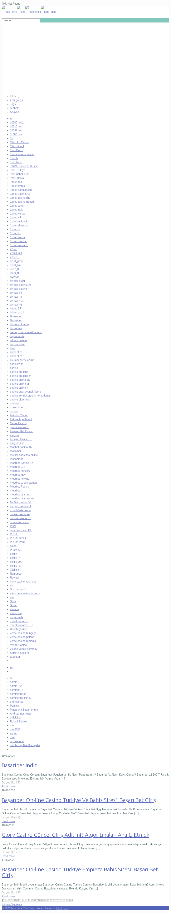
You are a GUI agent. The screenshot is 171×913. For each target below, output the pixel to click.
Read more (8, 786)
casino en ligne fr (20, 375)
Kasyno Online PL (21, 439)
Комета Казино (19, 652)
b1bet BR (15, 308)
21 (48, 900)
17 (36, 900)
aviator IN (16, 292)
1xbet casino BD (20, 197)
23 (53, 900)
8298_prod (16, 261)
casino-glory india (20, 399)
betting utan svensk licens (26, 332)
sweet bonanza (19, 621)
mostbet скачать (20, 494)
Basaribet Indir (19, 765)
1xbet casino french (22, 201)
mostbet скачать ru (22, 498)
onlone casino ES (20, 518)
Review (14, 577)
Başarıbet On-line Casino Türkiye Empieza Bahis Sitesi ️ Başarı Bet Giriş (80, 872)
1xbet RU (15, 233)
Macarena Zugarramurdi (24, 709)
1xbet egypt (17, 205)
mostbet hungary (20, 470)
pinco (13, 546)
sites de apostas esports (25, 593)
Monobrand (16, 458)
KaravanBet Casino (21, 431)
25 (59, 900)
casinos (14, 403)
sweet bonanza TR (21, 625)
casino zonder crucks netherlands (30, 395)
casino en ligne (19, 371)
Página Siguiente (12, 904)
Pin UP (14, 534)
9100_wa (15, 265)
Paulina (14, 705)
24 (56, 900)
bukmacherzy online (22, 360)
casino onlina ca (20, 379)
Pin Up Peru (17, 542)
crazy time (16, 407)
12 (21, 900)
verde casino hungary (23, 633)
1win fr (14, 158)
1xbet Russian (18, 241)
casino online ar (19, 383)
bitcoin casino (18, 340)
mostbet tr (16, 490)
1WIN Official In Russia (24, 166)
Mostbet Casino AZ (21, 462)
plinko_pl (15, 565)
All (11, 118)
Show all (15, 112)
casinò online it (19, 387)
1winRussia (17, 178)
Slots (13, 601)
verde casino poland (22, 637)
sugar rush (16, 617)
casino (14, 367)
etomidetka (16, 701)
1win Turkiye (17, 170)
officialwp (15, 717)
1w (11, 138)
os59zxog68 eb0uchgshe (25, 745)
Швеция (15, 656)
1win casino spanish (22, 154)
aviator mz (16, 300)
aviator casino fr (19, 288)
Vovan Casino (18, 644)
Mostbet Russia (19, 486)
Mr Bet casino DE (20, 502)
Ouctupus (62, 908)
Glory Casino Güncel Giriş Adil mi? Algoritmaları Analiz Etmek (75, 835)
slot (12, 597)
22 (50, 900)
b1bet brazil (17, 312)
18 (39, 900)
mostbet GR (17, 466)
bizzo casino (17, 344)
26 (62, 900)
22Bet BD (16, 253)
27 (65, 900)
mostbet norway (19, 478)
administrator (18, 693)
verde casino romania (23, 640)
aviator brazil (17, 280)
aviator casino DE (20, 284)
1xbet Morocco (19, 225)
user (12, 737)
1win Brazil (16, 150)
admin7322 (16, 685)
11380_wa (16, 134)
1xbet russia (17, 237)
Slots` (13, 605)
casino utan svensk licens (25, 391)
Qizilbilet (15, 569)
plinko (13, 553)
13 (24, 900)
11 (19, 900)
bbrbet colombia (19, 324)
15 (30, 900)
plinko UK (16, 561)
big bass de (17, 336)
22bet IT (15, 257)
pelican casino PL (20, 530)
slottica (14, 609)
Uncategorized (18, 629)
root (12, 725)
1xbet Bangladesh (21, 189)
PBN (13, 526)
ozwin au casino (19, 522)
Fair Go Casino (19, 415)
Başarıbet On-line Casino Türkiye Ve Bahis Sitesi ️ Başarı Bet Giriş (79, 800)
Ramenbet (16, 573)
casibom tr (16, 363)
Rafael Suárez (18, 721)
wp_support (17, 741)
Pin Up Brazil (18, 538)
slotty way (16, 613)
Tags (13, 104)
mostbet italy (18, 474)
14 (27, 900)
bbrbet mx (16, 328)
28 (68, 900)
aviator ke (16, 296)
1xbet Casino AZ (20, 193)
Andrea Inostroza (20, 713)
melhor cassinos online (24, 454)
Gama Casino (18, 423)
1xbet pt (15, 229)
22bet (13, 249)
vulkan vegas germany (23, 648)
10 (16, 900)
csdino (14, 411)
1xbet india (16, 209)
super (13, 733)
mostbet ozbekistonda (23, 482)
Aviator (14, 276)
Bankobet (15, 316)
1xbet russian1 (19, 245)
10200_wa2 (17, 122)
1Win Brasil (17, 146)
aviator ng (16, 304)
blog (12, 348)
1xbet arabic (17, 185)
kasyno (14, 435)
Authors (14, 108)
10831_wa (16, 130)
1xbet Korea (17, 213)
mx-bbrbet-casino (20, 510)
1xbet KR (15, 217)
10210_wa (16, 126)
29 (71, 900)
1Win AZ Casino (19, 142)
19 (42, 900)
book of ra (16, 352)
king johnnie (17, 443)
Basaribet (15, 320)
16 (33, 900)
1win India (16, 162)
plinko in (15, 557)
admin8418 (16, 689)
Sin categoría (18, 589)
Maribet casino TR (21, 447)
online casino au (20, 514)
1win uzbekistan (19, 174)
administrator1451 (20, 697)
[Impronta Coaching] (29, 11)
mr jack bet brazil (20, 506)
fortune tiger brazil (21, 419)
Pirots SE (16, 549)
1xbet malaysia (19, 221)
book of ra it (17, 356)
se (11, 585)
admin (13, 682)
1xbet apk (16, 181)
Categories (16, 100)
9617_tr (14, 269)
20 (45, 900)
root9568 (15, 729)
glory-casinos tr (19, 427)
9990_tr (14, 272)
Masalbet (15, 451)
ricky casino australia (23, 581)
